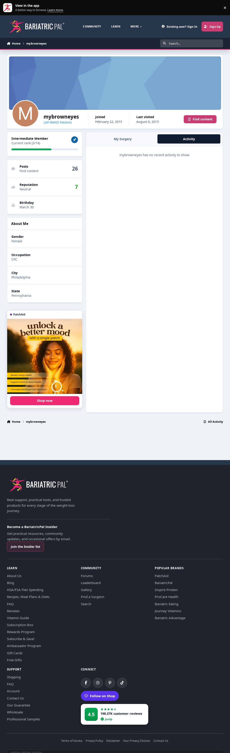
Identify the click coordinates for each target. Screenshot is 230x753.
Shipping (14, 677)
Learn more (8, 8)
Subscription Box (20, 625)
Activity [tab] (189, 139)
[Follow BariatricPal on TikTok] (122, 683)
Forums (87, 575)
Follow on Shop (102, 696)
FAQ (10, 604)
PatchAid (161, 575)
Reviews (13, 611)
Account (13, 691)
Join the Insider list (25, 546)
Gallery (86, 589)
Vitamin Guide (18, 618)
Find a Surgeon (92, 596)
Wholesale (15, 712)
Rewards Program (21, 631)
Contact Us (15, 698)
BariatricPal (163, 582)
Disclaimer (113, 741)
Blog (10, 582)
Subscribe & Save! (20, 638)
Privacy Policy (94, 741)
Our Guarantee (18, 705)
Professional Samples (23, 719)
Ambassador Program (24, 645)
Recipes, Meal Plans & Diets (28, 596)
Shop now (45, 400)
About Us (14, 575)
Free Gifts (14, 660)
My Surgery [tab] (123, 139)
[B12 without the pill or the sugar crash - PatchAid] (44, 356)
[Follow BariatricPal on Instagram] (98, 683)
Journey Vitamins (168, 611)
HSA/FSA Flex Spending (25, 589)
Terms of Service (71, 741)
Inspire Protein (166, 589)
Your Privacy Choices (136, 741)
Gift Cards (14, 653)
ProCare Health (166, 596)
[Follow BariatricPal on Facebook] (86, 683)
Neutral (25, 189)
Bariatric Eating (166, 604)
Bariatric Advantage (170, 618)
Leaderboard (91, 582)
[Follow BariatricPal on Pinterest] (110, 683)
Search (86, 604)
